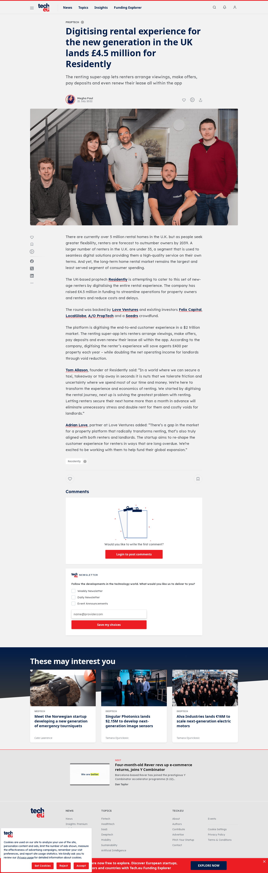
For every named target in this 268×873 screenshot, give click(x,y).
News (67, 7)
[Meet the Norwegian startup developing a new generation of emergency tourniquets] (63, 688)
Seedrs (132, 315)
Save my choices (109, 625)
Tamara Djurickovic (117, 738)
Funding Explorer (128, 7)
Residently (117, 279)
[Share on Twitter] (32, 268)
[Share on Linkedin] (32, 276)
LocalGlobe (76, 315)
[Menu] (32, 8)
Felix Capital (190, 309)
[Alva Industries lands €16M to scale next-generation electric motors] (205, 688)
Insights (101, 7)
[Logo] (45, 7)
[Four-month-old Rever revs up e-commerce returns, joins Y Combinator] (90, 774)
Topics (83, 7)
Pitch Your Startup (183, 840)
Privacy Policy (216, 834)
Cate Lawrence (43, 738)
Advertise (178, 834)
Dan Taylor (121, 784)
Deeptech (111, 711)
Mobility (106, 840)
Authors (177, 824)
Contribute (178, 829)
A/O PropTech (101, 315)
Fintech (105, 818)
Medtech (39, 711)
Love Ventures (125, 309)
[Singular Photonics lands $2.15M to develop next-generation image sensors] (134, 688)
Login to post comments (134, 554)
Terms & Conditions (220, 840)
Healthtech (107, 824)
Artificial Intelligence (113, 850)
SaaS (104, 829)
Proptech (72, 22)
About (176, 818)
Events (212, 818)
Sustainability (109, 845)
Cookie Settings (217, 829)
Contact (177, 845)
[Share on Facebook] (32, 261)
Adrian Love (77, 425)
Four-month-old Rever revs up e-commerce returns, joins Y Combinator (153, 767)
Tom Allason (77, 370)
